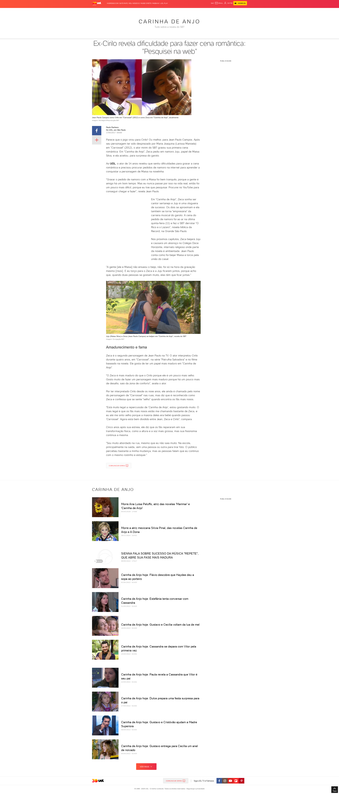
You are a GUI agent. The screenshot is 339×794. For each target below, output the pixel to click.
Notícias (122, 11)
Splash (171, 11)
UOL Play (164, 3)
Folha (156, 11)
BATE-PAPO (123, 3)
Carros (139, 11)
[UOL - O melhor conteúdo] (96, 3)
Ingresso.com (113, 3)
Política (130, 11)
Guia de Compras (242, 11)
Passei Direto (145, 3)
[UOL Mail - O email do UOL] (219, 3)
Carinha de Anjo (169, 21)
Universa (180, 11)
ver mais (144, 767)
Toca (231, 11)
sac (212, 3)
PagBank (156, 3)
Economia (148, 11)
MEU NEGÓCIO (134, 3)
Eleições (113, 11)
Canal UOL (207, 11)
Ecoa (199, 11)
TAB (221, 11)
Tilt (195, 11)
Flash (105, 11)
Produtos (97, 11)
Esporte (163, 11)
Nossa (216, 11)
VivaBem (189, 11)
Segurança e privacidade (195, 789)
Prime (226, 11)
